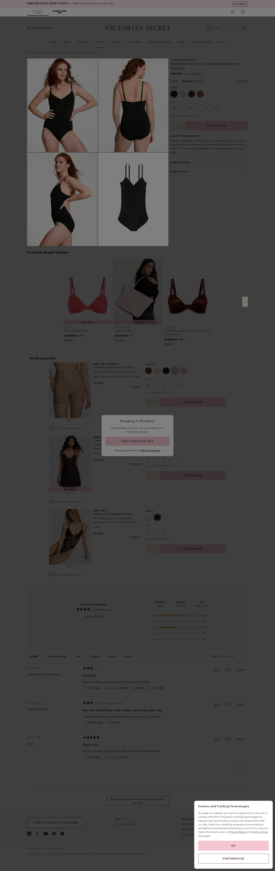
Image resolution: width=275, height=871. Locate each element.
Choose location (150, 450)
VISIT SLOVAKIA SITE (137, 441)
